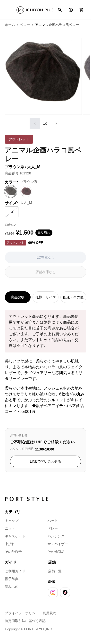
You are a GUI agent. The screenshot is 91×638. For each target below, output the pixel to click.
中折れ (10, 544)
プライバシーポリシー (22, 613)
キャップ (11, 521)
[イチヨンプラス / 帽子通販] (35, 10)
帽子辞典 (11, 579)
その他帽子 (13, 552)
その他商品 (56, 552)
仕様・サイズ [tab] (45, 297)
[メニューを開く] (10, 10)
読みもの (11, 587)
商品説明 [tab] (18, 297)
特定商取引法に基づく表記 (25, 621)
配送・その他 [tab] (73, 297)
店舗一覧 (55, 571)
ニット (10, 528)
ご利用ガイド (15, 571)
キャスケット (15, 536)
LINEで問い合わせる (45, 461)
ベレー (53, 528)
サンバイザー (58, 544)
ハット (53, 521)
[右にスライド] (56, 123)
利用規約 (49, 613)
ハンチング (56, 536)
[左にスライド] (35, 123)
